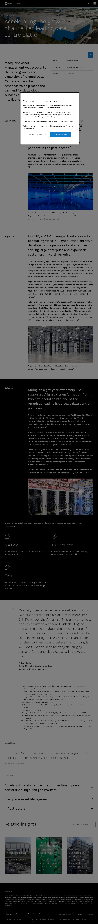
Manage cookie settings (37, 134)
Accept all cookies (60, 134)
